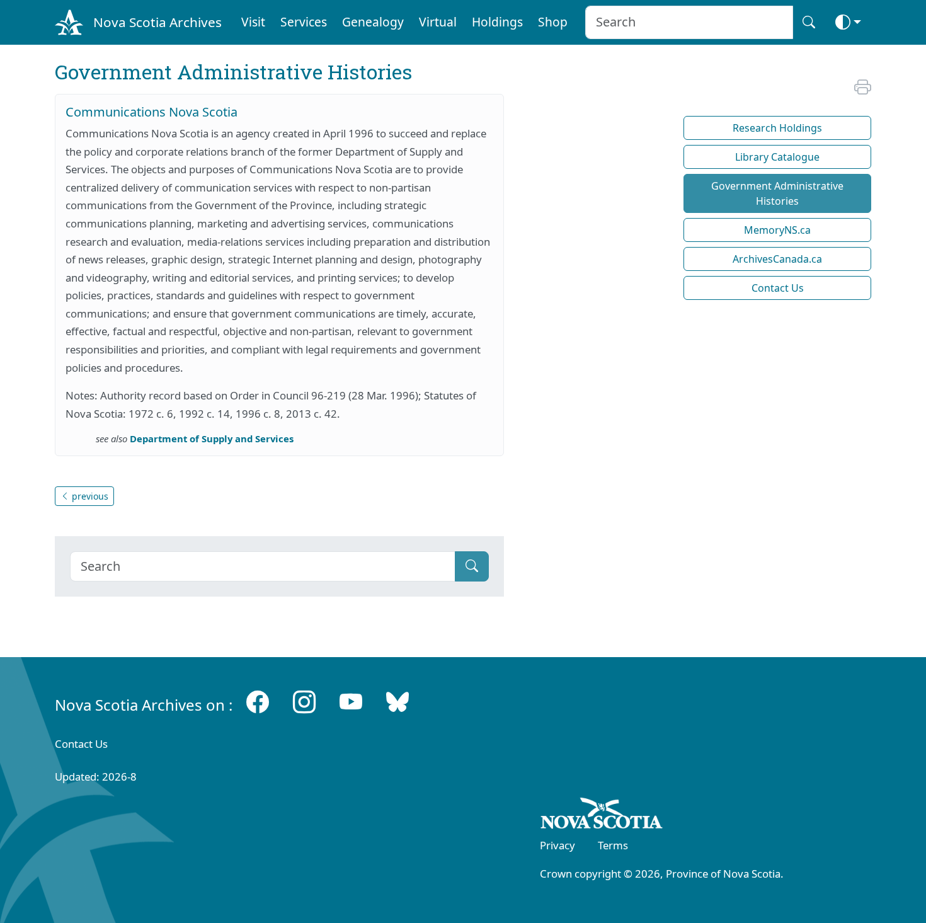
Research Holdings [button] (777, 128)
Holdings (497, 21)
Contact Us (81, 744)
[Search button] (808, 22)
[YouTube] (350, 702)
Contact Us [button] (778, 288)
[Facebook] (257, 702)
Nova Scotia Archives (157, 22)
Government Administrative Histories (777, 193)
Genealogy (373, 21)
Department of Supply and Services (212, 438)
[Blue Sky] (397, 702)
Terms (613, 845)
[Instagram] (304, 702)
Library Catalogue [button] (777, 157)
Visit (253, 21)
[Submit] (472, 566)
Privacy (557, 845)
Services (303, 21)
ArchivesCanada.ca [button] (777, 259)
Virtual (438, 21)
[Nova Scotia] (602, 815)
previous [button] (88, 496)
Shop (553, 21)
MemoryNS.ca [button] (777, 230)
